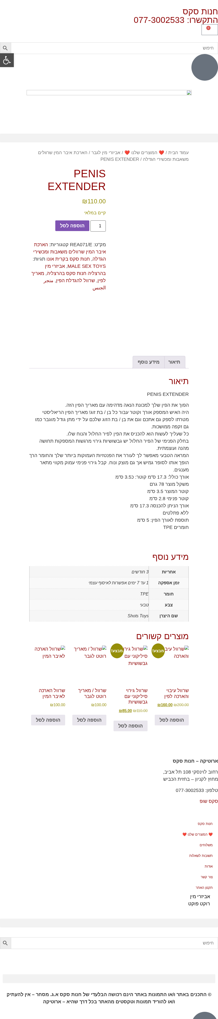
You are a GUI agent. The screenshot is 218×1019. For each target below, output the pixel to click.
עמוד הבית (178, 152)
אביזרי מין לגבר (105, 152)
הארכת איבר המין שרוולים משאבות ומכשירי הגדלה (69, 252)
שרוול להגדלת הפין (75, 280)
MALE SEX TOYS (87, 266)
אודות (209, 866)
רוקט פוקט (199, 903)
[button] (109, 138)
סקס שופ (209, 801)
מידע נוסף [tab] (149, 362)
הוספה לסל (72, 225)
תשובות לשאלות (201, 856)
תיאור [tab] (174, 362)
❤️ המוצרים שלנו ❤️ (144, 152)
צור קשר (207, 877)
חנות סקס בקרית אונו (68, 259)
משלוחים (206, 845)
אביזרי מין (200, 896)
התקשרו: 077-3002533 (176, 20)
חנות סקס (205, 824)
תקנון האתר (204, 888)
